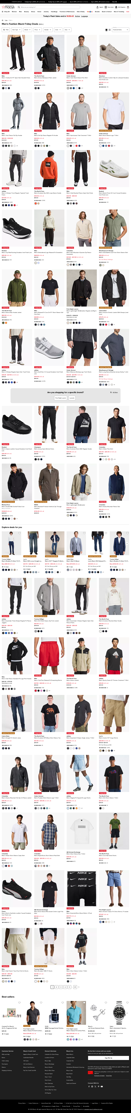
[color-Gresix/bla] (12, 205)
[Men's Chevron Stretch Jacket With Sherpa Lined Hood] (114, 288)
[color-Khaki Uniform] (68, 323)
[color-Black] (3, 88)
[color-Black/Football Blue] (12, 689)
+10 (115, 459)
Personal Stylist (48, 1073)
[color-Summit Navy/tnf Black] (38, 88)
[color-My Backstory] (33, 572)
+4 (82, 264)
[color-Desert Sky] (41, 981)
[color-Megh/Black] (71, 633)
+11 (114, 145)
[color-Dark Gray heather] (71, 203)
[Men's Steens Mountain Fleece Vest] (114, 482)
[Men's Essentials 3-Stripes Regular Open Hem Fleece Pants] (82, 596)
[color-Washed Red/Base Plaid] (38, 866)
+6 (17, 145)
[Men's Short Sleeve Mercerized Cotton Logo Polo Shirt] (49, 888)
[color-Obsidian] (9, 88)
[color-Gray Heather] (6, 981)
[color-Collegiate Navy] (79, 265)
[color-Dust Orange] (6, 323)
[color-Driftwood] (41, 924)
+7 (60, 572)
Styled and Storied (71, 1083)
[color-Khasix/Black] (79, 748)
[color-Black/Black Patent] (3, 382)
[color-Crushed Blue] (12, 866)
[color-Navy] (79, 146)
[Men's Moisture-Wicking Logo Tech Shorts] (82, 347)
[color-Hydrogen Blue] (38, 263)
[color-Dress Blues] (112, 751)
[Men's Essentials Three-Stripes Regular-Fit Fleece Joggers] (17, 596)
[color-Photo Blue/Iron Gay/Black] (76, 923)
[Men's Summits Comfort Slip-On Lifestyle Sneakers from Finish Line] (114, 53)
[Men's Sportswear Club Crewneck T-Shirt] (82, 111)
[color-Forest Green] (79, 570)
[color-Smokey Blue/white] (44, 325)
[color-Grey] (74, 570)
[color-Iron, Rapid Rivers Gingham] (44, 866)
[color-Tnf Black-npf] (36, 88)
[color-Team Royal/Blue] (12, 382)
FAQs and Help (5, 1054)
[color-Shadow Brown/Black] (76, 633)
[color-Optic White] (36, 981)
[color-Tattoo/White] (76, 203)
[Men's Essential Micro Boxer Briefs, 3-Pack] (82, 888)
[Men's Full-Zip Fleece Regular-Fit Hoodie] (49, 111)
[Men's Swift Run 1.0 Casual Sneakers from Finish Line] (49, 347)
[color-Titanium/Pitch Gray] (68, 88)
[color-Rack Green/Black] (79, 382)
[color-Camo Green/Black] (9, 146)
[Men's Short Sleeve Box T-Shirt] (82, 831)
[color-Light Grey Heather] (12, 808)
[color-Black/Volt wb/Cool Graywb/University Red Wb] (79, 923)
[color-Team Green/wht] (71, 808)
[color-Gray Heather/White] (6, 689)
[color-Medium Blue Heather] (103, 385)
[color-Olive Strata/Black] (15, 633)
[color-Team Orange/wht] (76, 808)
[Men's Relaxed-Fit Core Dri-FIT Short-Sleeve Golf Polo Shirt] (49, 288)
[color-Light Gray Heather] (112, 385)
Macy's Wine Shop (49, 1070)
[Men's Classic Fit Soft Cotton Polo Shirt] (33, 1013)
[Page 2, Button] (79, 987)
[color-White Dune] (100, 631)
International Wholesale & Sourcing (75, 1067)
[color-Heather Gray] (36, 631)
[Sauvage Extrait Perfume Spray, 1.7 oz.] (54, 1013)
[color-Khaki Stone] (38, 203)
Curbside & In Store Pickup (51, 1054)
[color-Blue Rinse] (9, 748)
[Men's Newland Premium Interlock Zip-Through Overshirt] (49, 482)
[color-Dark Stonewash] (46, 572)
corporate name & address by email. (93, 1109)
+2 (17, 569)
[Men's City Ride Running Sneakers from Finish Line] (17, 228)
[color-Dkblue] (9, 205)
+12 (82, 88)
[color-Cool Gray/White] (38, 325)
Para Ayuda (5, 1064)
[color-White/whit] (79, 808)
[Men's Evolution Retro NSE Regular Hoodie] (82, 424)
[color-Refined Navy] (79, 323)
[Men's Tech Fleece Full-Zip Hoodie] (17, 111)
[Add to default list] (19, 533)
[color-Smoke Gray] (6, 88)
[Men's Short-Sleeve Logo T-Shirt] (114, 111)
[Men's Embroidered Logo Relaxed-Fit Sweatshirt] (49, 228)
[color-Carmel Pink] (33, 1039)
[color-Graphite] (71, 88)
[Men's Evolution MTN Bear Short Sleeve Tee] (49, 713)
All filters (115, 392)
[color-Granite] (38, 459)
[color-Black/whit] (3, 205)
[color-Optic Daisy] (55, 572)
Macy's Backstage (49, 1064)
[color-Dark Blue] (9, 382)
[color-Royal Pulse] (9, 981)
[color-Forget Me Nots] (28, 572)
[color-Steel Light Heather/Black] (112, 146)
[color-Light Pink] (76, 570)
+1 (17, 205)
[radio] (3, 88)
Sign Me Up (108, 1058)
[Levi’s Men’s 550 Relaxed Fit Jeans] (98, 543)
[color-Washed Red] (9, 866)
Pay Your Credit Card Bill (29, 1070)
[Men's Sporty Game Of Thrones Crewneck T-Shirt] (114, 655)
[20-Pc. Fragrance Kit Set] (11, 1013)
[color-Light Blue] (68, 570)
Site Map (68, 1077)
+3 (114, 384)
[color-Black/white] (3, 689)
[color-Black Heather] (106, 385)
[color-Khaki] (71, 323)
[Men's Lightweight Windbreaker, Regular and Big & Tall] (82, 288)
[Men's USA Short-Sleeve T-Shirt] (114, 773)
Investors (68, 1064)
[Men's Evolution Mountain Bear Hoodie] (114, 596)
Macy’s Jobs (69, 1070)
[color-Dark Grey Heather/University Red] (15, 689)
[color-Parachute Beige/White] (44, 146)
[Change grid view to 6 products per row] (110, 30)
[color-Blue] (74, 203)
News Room (69, 1073)
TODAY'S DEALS (17, 2)
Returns (4, 1067)
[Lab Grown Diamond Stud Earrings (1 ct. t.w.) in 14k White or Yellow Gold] (98, 1013)
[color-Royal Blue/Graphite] (103, 146)
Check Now (109, 1075)
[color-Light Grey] (12, 570)
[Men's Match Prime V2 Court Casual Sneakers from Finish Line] (114, 168)
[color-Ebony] (100, 325)
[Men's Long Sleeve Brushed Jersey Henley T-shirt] (114, 347)
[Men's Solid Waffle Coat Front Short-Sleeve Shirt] (114, 228)
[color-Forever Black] (6, 748)
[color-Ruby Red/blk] (15, 205)
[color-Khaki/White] (47, 691)
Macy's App (48, 1060)
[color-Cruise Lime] (79, 1039)
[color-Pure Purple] (12, 633)
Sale (6, 20)
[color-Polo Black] (74, 323)
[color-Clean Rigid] (58, 572)
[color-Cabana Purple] (76, 1039)
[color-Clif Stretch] (101, 572)
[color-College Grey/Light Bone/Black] (12, 146)
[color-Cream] (36, 263)
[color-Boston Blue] (3, 748)
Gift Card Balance (27, 1064)
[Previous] (4, 53)
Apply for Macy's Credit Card (30, 1054)
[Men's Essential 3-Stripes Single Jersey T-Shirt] (82, 713)
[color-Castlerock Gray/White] (74, 382)
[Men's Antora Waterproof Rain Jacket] (49, 53)
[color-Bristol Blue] (100, 922)
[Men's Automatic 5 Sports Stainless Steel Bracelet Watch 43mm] (119, 1013)
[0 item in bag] (128, 7)
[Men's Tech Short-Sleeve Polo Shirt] (82, 53)
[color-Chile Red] (74, 923)
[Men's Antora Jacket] (82, 655)
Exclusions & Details (99, 1075)
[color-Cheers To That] (30, 572)
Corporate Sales (70, 1057)
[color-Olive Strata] (79, 633)
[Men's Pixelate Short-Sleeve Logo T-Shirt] (49, 773)
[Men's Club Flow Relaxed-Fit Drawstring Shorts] (49, 655)
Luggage (84, 16)
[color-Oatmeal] (68, 265)
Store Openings (49, 1083)
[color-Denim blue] (36, 572)
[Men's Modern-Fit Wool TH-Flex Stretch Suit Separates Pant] (11, 543)
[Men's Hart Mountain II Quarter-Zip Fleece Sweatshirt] (82, 228)
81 (75, 987)
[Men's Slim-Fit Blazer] (76, 543)
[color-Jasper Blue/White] (41, 808)
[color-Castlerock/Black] (36, 808)
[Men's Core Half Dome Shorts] (114, 831)
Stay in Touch (48, 1077)
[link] (17, 82)
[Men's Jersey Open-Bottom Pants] (49, 424)
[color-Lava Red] (36, 203)
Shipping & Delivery (7, 1070)
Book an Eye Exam (49, 1086)
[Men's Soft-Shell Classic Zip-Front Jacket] (49, 596)
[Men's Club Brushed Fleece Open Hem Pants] (82, 168)
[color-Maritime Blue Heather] (100, 385)
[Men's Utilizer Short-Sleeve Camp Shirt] (17, 831)
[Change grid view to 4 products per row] (106, 30)
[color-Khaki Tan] (106, 922)
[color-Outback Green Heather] (30, 1039)
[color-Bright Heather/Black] (15, 146)
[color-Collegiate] (6, 866)
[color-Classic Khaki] (38, 981)
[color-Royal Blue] (74, 88)
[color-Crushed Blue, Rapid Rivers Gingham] (47, 866)
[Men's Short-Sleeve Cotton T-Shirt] (82, 946)
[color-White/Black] (74, 146)
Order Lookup (5, 1060)
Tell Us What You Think (50, 1089)
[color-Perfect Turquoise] (68, 1039)
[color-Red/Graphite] (109, 146)
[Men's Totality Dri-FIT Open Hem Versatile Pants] (17, 53)
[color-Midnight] (41, 631)
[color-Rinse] (49, 572)
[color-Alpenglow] (109, 459)
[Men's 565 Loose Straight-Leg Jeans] (33, 543)
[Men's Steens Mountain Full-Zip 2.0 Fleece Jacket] (17, 773)
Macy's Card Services (28, 1067)
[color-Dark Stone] (41, 866)
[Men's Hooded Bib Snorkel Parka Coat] (17, 482)
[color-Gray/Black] (38, 808)
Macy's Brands (48, 1067)
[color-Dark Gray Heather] (41, 146)
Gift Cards (25, 1060)
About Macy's (69, 1054)
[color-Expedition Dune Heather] (36, 1039)
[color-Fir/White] (47, 146)
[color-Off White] (38, 924)
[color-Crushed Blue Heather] (76, 265)
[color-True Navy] (103, 325)
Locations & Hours (49, 1057)
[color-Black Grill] (6, 808)
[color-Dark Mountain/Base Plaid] (36, 866)
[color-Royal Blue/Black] (6, 633)
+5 (49, 145)
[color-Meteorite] (103, 751)
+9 (82, 145)
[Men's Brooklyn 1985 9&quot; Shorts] (49, 946)
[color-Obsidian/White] (38, 146)
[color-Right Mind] (25, 572)
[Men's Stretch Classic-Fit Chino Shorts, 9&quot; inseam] (114, 888)
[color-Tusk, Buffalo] (109, 517)
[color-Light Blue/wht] (68, 808)
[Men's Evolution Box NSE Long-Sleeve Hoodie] (49, 168)
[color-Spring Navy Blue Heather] (28, 1039)
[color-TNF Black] (100, 808)
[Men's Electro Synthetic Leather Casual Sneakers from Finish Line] (17, 888)
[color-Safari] (106, 459)
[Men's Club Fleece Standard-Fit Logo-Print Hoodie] (17, 655)
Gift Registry (48, 1093)
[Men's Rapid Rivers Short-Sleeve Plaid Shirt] (49, 831)
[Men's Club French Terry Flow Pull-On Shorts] (17, 946)
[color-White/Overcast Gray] (100, 146)
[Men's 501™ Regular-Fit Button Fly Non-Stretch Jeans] (54, 543)
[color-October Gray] (44, 981)
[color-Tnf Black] (103, 631)
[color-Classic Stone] (109, 922)
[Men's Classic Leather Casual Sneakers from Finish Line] (17, 424)
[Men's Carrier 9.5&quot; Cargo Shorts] (114, 713)
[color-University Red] (76, 146)
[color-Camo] (109, 751)
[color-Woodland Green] (3, 323)
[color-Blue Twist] (106, 146)
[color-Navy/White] (76, 382)
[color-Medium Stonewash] (52, 572)
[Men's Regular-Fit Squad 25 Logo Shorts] (82, 773)
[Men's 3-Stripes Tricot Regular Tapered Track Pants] (17, 168)
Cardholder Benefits (28, 1057)
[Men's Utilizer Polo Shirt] (114, 424)
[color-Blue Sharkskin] (3, 570)
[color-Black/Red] (15, 382)
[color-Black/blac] (6, 205)
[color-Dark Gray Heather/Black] (3, 146)
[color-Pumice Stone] (106, 751)
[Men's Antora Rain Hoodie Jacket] (17, 288)
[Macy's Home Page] (8, 7)
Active (77, 16)
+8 (38, 572)
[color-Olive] (100, 265)
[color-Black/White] (36, 146)
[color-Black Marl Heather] (25, 1039)
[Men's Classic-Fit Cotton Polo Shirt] (76, 1013)
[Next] (30, 53)
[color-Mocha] (15, 519)
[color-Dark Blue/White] (74, 633)
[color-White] (76, 88)
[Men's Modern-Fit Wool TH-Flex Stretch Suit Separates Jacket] (119, 543)
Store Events (48, 1080)
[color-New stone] (76, 515)
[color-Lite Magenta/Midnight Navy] (41, 691)
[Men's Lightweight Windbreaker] (82, 482)
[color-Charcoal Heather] (71, 265)
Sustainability (69, 1080)
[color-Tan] (15, 570)
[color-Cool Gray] (112, 459)
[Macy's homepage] (3, 20)
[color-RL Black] (76, 323)
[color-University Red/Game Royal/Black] (71, 923)
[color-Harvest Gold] (100, 751)
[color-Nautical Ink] (103, 922)
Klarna (3, 1057)
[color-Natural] (103, 265)
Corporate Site (70, 1060)
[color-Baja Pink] (71, 1039)
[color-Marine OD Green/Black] (71, 382)
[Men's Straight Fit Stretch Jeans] (17, 713)
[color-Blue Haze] (47, 808)
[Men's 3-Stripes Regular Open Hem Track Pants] (17, 347)
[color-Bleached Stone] (47, 981)
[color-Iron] (112, 325)
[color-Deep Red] (106, 325)
